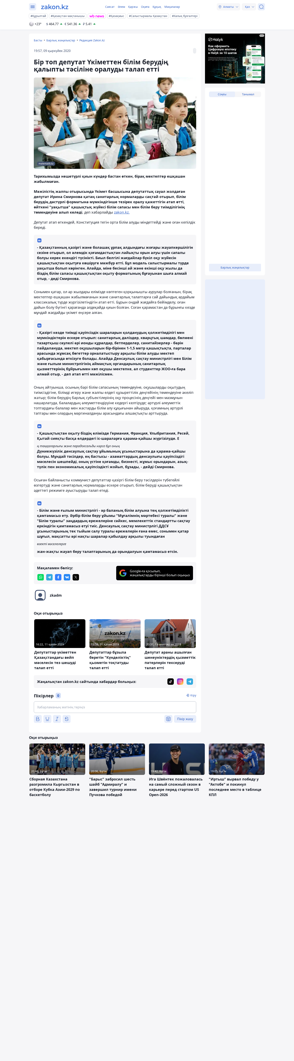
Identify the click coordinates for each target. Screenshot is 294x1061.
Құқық (157, 7)
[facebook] (58, 577)
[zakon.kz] (54, 6)
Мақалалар (172, 7)
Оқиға (145, 7)
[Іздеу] (261, 6)
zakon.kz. (122, 212)
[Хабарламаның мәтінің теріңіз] (115, 707)
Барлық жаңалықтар (60, 40)
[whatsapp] (40, 577)
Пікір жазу (185, 719)
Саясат (110, 7)
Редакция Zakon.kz (92, 40)
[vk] (67, 577)
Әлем (121, 7)
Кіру (193, 695)
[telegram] (49, 577)
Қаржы (133, 7)
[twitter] (75, 577)
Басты (38, 40)
